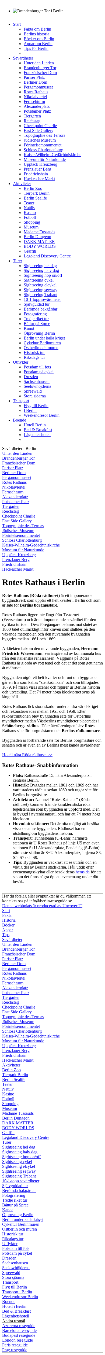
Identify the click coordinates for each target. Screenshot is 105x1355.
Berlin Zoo (33, 188)
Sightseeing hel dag (40, 265)
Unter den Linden (39, 63)
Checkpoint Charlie (40, 125)
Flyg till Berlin (36, 405)
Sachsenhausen (37, 381)
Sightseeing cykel (39, 280)
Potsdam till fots (37, 367)
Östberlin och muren (41, 347)
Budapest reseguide (18, 1335)
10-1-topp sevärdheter (42, 299)
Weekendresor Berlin (42, 415)
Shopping (32, 222)
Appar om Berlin (38, 43)
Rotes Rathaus (36, 92)
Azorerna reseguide (18, 1325)
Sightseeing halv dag (41, 270)
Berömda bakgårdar (40, 309)
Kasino (30, 212)
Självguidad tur (37, 304)
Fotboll (30, 217)
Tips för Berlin (36, 48)
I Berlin (30, 410)
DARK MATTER (39, 241)
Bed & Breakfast (38, 429)
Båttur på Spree (37, 323)
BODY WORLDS (40, 246)
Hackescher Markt (39, 178)
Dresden (31, 376)
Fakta (7, 915)
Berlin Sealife (35, 198)
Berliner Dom (35, 82)
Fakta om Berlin (37, 29)
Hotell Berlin (35, 425)
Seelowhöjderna (37, 386)
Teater (29, 203)
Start (17, 24)
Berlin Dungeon (37, 236)
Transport (21, 400)
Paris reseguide (15, 1345)
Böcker (8, 925)
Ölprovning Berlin (39, 333)
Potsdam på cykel (39, 372)
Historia (9, 920)
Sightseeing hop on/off (43, 275)
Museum (31, 227)
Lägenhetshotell (37, 434)
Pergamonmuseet (38, 87)
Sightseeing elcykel (40, 285)
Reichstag (32, 121)
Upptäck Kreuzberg (40, 164)
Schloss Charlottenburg (43, 149)
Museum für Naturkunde (45, 159)
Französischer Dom (40, 72)
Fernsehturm (34, 101)
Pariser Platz (34, 77)
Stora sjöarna (35, 396)
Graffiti (30, 251)
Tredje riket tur (36, 318)
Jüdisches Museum (40, 140)
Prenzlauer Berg (37, 169)
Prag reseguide (14, 1349)
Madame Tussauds (39, 232)
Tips (5, 934)
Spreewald (33, 391)
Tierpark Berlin (37, 193)
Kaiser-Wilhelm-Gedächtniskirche (52, 154)
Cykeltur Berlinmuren (42, 343)
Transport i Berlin (17, 1292)
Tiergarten (32, 116)
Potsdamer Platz (37, 111)
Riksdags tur (34, 357)
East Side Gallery (38, 130)
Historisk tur (34, 352)
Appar (7, 930)
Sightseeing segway (40, 289)
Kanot (29, 328)
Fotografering (35, 314)
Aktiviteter (22, 183)
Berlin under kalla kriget (44, 338)
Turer (17, 261)
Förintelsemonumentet (42, 145)
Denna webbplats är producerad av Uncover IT (42, 905)
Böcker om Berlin (39, 38)
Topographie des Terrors (44, 135)
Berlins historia (36, 34)
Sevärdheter (23, 58)
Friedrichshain (36, 174)
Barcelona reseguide (19, 1330)
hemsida (83, 872)
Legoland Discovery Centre (47, 256)
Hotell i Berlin (14, 1306)
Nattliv (29, 207)
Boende (19, 420)
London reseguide (17, 1340)
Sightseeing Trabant (40, 294)
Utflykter (20, 362)
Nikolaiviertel (35, 96)
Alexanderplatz (37, 106)
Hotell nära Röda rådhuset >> (27, 754)
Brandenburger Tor (40, 67)
